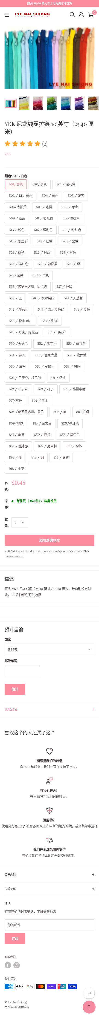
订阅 (15, 938)
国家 (8, 639)
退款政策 (11, 709)
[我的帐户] (81, 14)
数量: (7, 522)
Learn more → (15, 556)
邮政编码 (11, 661)
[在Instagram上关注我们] (16, 965)
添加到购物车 (49, 540)
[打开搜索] (72, 14)
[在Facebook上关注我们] (8, 965)
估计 (15, 689)
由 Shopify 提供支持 (17, 1007)
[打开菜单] (7, 15)
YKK (8, 154)
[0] (90, 14)
